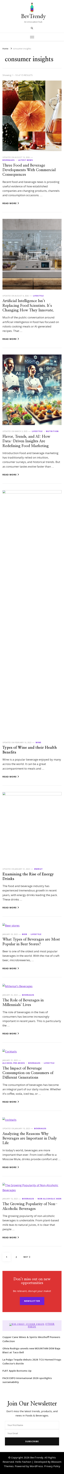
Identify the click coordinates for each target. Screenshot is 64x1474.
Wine (38, 742)
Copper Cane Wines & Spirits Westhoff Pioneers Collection (31, 1339)
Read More (9, 203)
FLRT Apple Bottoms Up (17, 1370)
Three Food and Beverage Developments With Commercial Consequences (29, 170)
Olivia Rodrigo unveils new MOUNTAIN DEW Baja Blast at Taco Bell (31, 1350)
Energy (38, 869)
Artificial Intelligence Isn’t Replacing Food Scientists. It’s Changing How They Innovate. (28, 305)
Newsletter (32, 1300)
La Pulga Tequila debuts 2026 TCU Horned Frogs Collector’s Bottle (31, 1361)
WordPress (36, 1466)
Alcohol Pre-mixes (13, 1063)
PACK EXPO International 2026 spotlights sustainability (27, 1380)
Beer (24, 934)
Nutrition (52, 431)
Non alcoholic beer (50, 1198)
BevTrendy (33, 16)
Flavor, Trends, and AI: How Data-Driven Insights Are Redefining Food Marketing (26, 441)
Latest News (25, 160)
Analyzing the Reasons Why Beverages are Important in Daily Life (29, 1138)
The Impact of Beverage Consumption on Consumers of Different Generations (27, 1073)
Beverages (8, 160)
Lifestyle (38, 295)
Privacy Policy (52, 1466)
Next (25, 1257)
